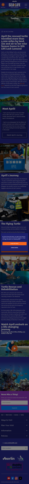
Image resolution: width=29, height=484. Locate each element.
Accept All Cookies (14, 243)
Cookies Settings (14, 247)
